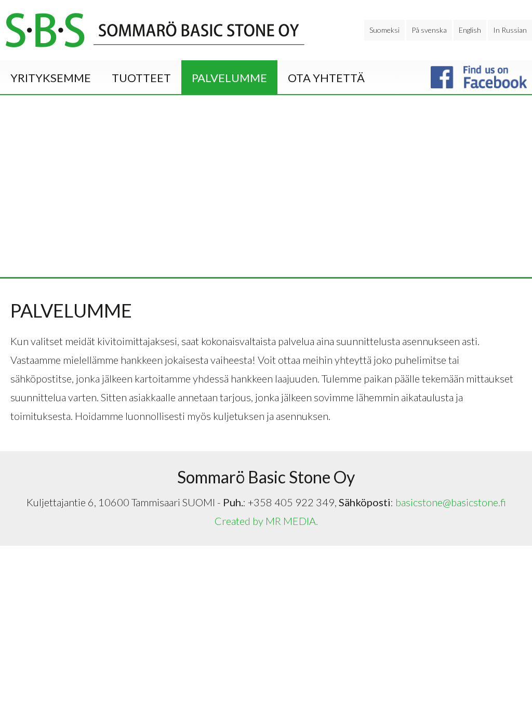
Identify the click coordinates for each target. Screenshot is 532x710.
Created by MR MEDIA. (266, 521)
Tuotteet (141, 78)
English (470, 29)
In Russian (510, 29)
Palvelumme (229, 78)
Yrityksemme (50, 78)
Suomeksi (384, 29)
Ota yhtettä (326, 78)
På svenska (429, 29)
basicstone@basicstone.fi (450, 502)
